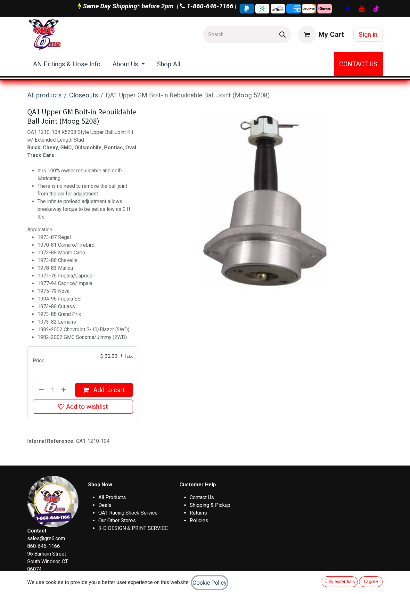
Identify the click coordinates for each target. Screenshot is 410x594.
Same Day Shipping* (111, 6)
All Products (112, 497)
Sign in (368, 34)
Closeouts (83, 95)
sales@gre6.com (46, 538)
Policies (199, 520)
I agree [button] (371, 581)
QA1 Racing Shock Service (128, 513)
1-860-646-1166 (209, 6)
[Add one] (65, 390)
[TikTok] (376, 8)
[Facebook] (347, 8)
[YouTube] (361, 8)
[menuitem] (67, 64)
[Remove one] (40, 390)
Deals (104, 505)
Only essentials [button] (339, 581)
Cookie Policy (210, 582)
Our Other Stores (117, 520)
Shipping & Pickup (210, 505)
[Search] (282, 34)
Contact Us (202, 497)
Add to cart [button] (108, 390)
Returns (198, 513)
